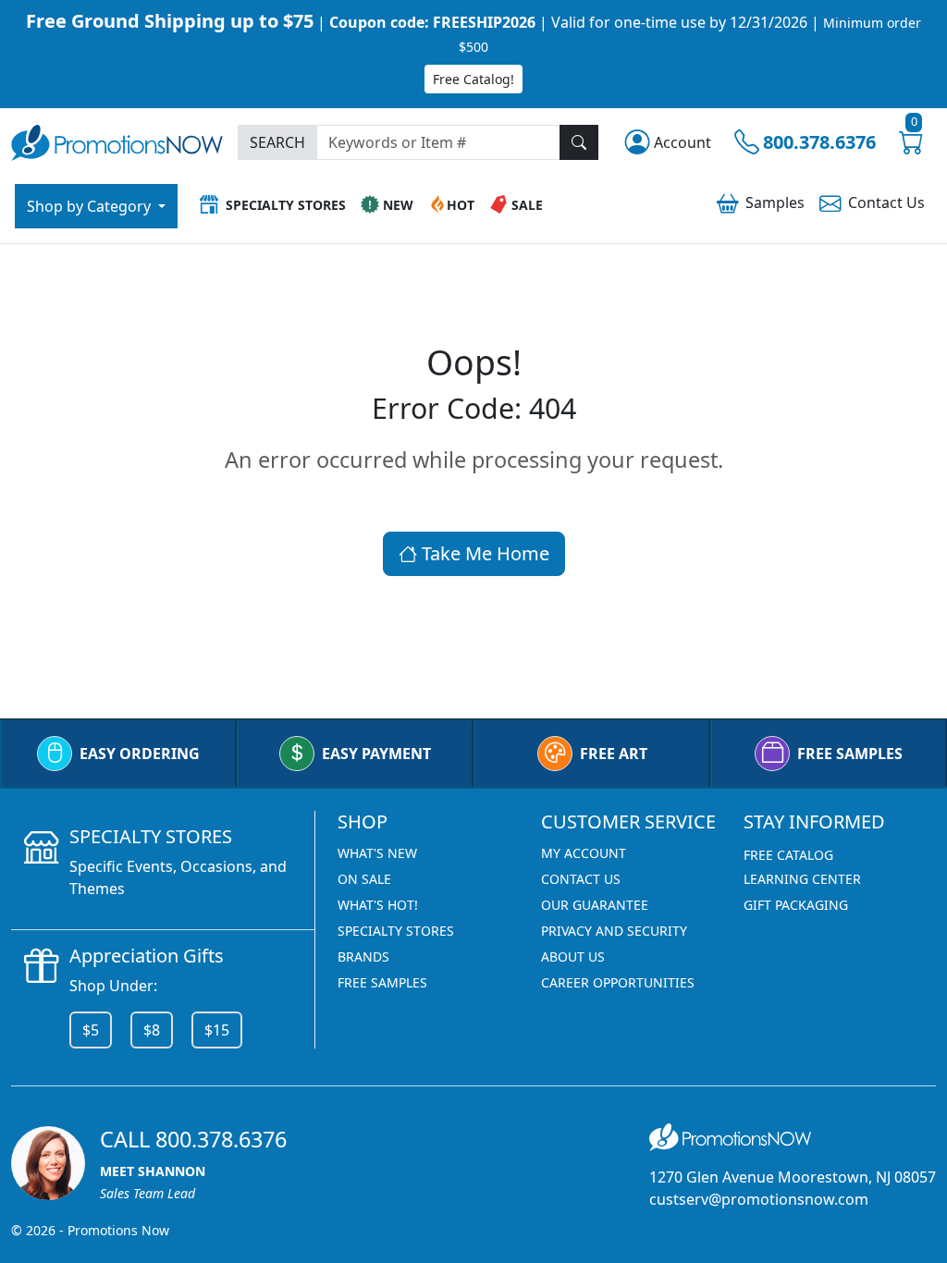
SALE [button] (527, 205)
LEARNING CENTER (802, 879)
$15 (216, 1030)
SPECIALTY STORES (396, 930)
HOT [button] (460, 205)
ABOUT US (573, 956)
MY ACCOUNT (583, 853)
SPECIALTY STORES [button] (286, 205)
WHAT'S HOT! (378, 905)
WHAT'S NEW (377, 853)
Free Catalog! (473, 79)
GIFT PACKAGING (796, 905)
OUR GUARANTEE (594, 905)
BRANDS (363, 956)
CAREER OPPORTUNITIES (618, 982)
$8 (151, 1030)
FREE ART (613, 753)
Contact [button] (886, 202)
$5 (90, 1030)
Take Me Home (483, 553)
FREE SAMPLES (850, 753)
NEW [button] (398, 205)
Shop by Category (90, 206)
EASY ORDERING (140, 753)
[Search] (579, 142)
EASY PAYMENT (376, 753)
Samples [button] (775, 202)
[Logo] (117, 141)
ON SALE (364, 879)
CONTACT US (581, 879)
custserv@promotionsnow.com (758, 1199)
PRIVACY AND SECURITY (614, 930)
